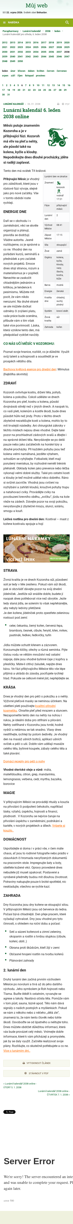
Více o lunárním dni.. (16, 1051)
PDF (67, 104)
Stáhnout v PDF (38, 1073)
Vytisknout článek (39, 1063)
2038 (47, 31)
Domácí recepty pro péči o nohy (24, 761)
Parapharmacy (11, 31)
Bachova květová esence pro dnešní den (29, 369)
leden (57, 31)
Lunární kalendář (32, 31)
